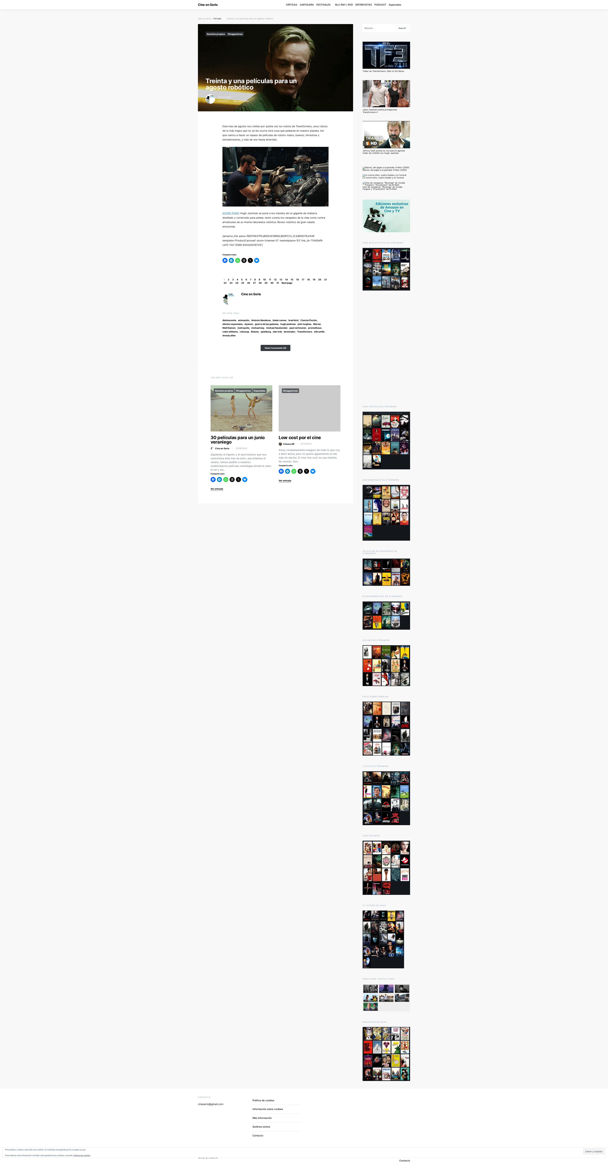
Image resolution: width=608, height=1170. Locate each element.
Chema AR (288, 444)
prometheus (314, 327)
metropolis (243, 327)
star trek (277, 331)
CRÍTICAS (291, 4)
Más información (262, 1117)
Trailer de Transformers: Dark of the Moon (383, 71)
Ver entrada (217, 488)
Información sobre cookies (268, 1109)
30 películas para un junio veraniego (238, 440)
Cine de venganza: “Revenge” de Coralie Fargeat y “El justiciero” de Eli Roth (382, 188)
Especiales (395, 4)
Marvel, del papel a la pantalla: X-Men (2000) (385, 170)
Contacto (258, 1135)
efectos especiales (232, 324)
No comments (241, 101)
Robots (255, 331)
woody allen (229, 335)
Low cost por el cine (300, 437)
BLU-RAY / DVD (344, 4)
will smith (319, 331)
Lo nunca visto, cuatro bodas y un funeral (383, 177)
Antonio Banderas (261, 320)
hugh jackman (288, 324)
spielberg (266, 331)
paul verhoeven (297, 327)
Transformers (304, 331)
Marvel (317, 324)
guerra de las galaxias (267, 324)
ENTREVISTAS (363, 4)
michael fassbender (277, 327)
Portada (217, 18)
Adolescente (229, 320)
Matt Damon (229, 327)
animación (243, 320)
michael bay (257, 327)
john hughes (304, 324)
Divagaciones (235, 34)
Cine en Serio (208, 5)
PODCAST (380, 4)
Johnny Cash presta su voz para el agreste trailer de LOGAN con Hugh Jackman (384, 151)
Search (402, 28)
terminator (289, 331)
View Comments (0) (275, 348)
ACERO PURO (230, 213)
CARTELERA (307, 4)
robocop (244, 331)
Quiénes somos (261, 1126)
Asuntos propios (216, 34)
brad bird (293, 320)
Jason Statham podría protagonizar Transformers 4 (380, 110)
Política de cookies (263, 1100)
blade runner (280, 320)
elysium (248, 324)
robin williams (230, 331)
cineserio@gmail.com (210, 1104)
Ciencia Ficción (308, 320)
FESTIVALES (323, 4)
